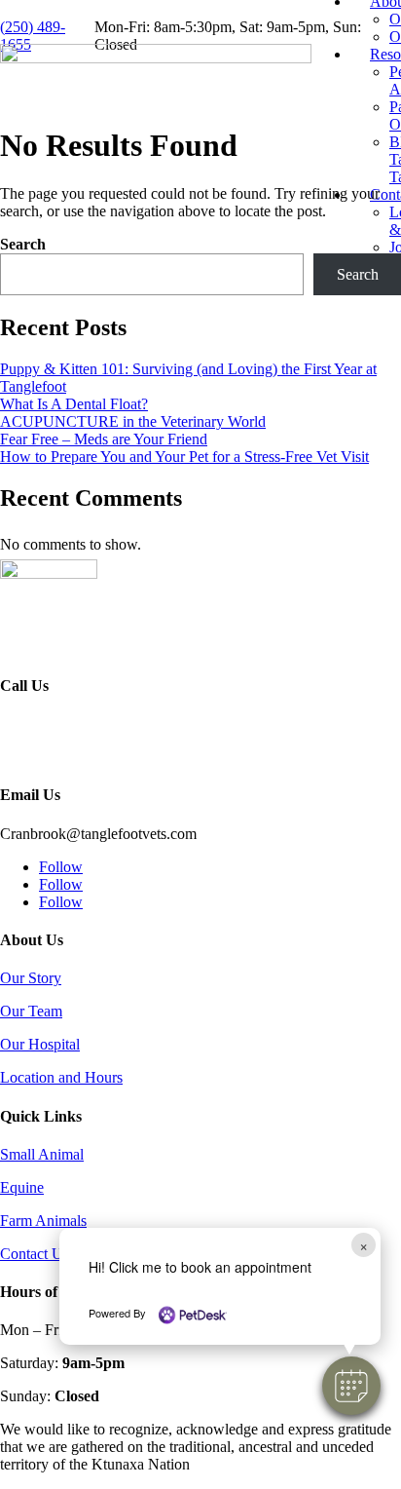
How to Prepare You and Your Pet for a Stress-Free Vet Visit (184, 456)
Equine (22, 1187)
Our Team (31, 1011)
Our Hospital (40, 1044)
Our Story (30, 978)
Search (23, 244)
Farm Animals (43, 1220)
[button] (351, 1385)
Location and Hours (61, 1077)
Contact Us (34, 1253)
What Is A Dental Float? (74, 404)
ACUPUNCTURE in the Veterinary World (133, 421)
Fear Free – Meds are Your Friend (103, 439)
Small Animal (42, 1154)
